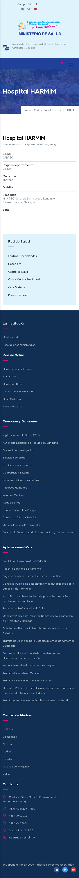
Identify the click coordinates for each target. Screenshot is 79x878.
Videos (7, 774)
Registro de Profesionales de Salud (24, 608)
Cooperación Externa (16, 472)
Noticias (8, 729)
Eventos (8, 759)
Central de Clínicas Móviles (19, 517)
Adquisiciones (11, 503)
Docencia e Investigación (18, 450)
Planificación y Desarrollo (18, 465)
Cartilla (7, 744)
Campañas (10, 737)
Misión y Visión (12, 337)
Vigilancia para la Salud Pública (22, 435)
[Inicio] (39, 30)
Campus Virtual (27, 4)
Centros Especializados (22, 256)
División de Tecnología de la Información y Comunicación (38, 532)
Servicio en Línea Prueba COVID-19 (24, 561)
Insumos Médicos (13, 495)
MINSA (23, 865)
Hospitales (14, 264)
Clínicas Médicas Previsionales (21, 525)
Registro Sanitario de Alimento (22, 569)
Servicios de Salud (14, 457)
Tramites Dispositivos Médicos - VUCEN (27, 680)
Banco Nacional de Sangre (19, 510)
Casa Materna (17, 287)
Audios (7, 751)
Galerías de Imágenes (16, 766)
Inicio (27, 110)
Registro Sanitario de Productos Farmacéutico (32, 576)
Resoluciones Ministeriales (19, 345)
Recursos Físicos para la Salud (22, 480)
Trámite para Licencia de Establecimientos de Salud (35, 700)
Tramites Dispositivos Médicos (21, 673)
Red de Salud (42, 110)
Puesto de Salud (18, 295)
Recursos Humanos (15, 487)
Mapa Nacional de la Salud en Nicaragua (28, 665)
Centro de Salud (18, 272)
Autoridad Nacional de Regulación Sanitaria (30, 443)
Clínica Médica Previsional (24, 279)
